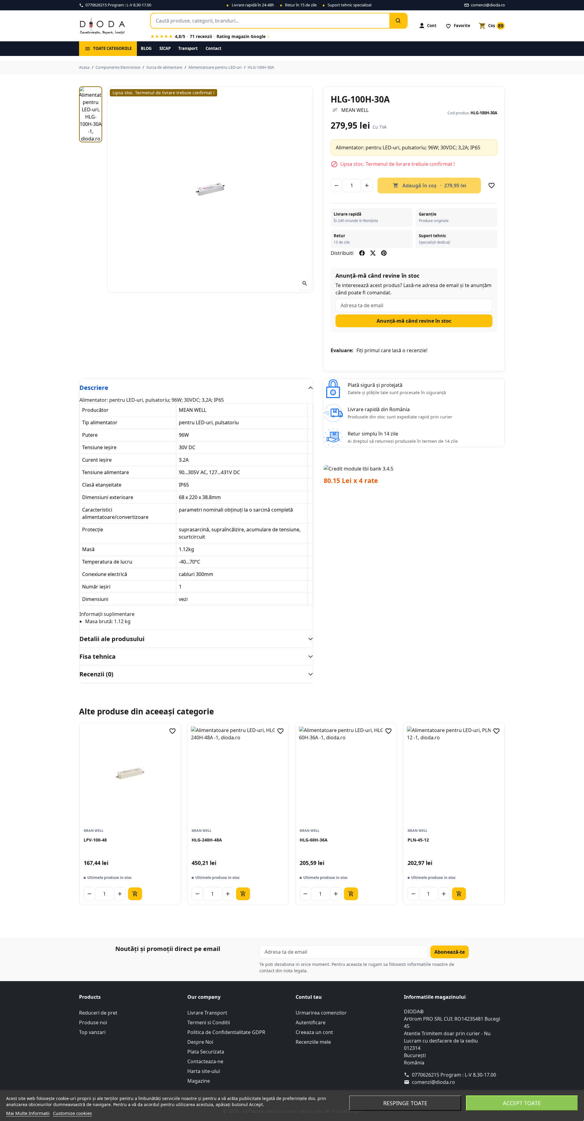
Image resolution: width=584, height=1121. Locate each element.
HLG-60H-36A (314, 840)
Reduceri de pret (98, 1012)
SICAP (165, 48)
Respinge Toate (405, 1103)
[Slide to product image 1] (90, 114)
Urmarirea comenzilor (321, 1012)
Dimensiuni (95, 599)
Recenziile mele (313, 1042)
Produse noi (93, 1022)
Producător (95, 410)
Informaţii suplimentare (106, 614)
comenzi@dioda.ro (433, 1082)
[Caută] (398, 20)
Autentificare (310, 1022)
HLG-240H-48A (207, 840)
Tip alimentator (99, 422)
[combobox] (270, 20)
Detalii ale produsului (111, 639)
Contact (213, 48)
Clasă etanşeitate (101, 484)
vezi (183, 599)
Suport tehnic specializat (350, 5)
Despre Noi (200, 1042)
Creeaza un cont (314, 1032)
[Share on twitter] (373, 253)
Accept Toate (522, 1103)
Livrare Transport (207, 1012)
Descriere (93, 387)
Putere (90, 435)
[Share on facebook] (362, 253)
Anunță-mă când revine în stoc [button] (414, 321)
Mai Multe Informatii (28, 1113)
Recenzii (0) (96, 674)
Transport (188, 48)
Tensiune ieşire (99, 447)
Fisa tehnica (97, 656)
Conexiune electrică (104, 574)
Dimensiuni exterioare (107, 497)
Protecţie (92, 529)
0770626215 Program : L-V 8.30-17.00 (454, 1074)
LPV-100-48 (95, 840)
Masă (88, 549)
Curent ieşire (97, 459)
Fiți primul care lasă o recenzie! (391, 350)
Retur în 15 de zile (301, 5)
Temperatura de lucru (107, 561)
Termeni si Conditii (208, 1022)
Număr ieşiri (96, 586)
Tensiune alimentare (105, 472)
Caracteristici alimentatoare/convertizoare (115, 513)
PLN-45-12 (418, 840)
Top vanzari (92, 1032)
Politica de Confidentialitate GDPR (226, 1032)
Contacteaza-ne (205, 1061)
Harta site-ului (203, 1071)
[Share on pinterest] (384, 253)
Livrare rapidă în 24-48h (253, 5)
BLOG (146, 48)
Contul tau (309, 997)
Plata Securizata (205, 1051)
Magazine (198, 1081)
